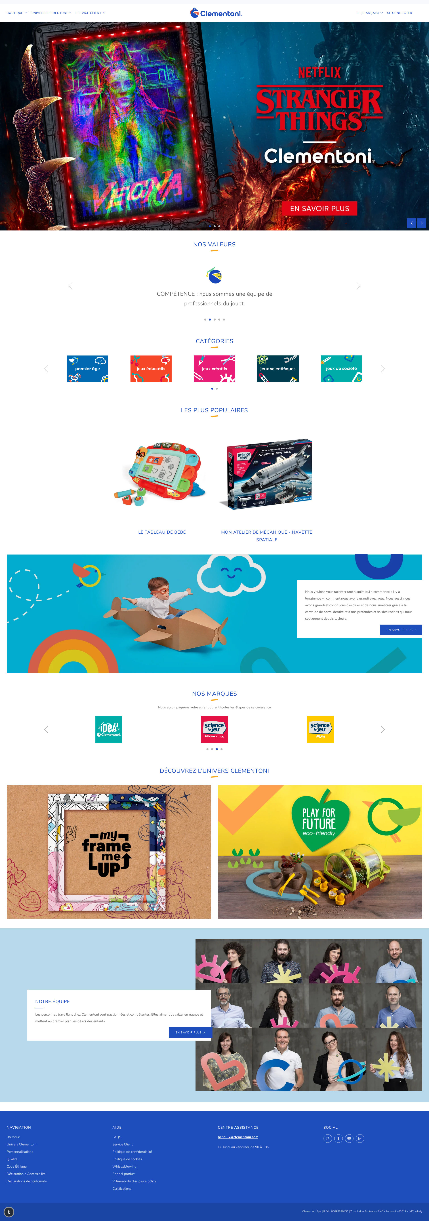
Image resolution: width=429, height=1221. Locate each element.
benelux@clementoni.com (238, 1137)
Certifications (121, 1188)
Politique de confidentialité (132, 1151)
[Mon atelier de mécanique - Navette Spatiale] (267, 475)
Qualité (12, 1159)
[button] (9, 1212)
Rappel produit (123, 1174)
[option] (214, 126)
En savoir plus (400, 630)
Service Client (88, 13)
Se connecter (399, 13)
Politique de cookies (127, 1159)
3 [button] (219, 226)
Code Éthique (17, 1166)
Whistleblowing (124, 1166)
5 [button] (224, 320)
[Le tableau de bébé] (162, 475)
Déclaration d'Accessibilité (26, 1174)
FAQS (116, 1137)
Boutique (15, 13)
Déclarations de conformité (27, 1181)
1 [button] (210, 226)
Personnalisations (20, 1151)
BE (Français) (367, 13)
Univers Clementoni (49, 13)
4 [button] (219, 320)
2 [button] (215, 226)
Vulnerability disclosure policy (134, 1181)
